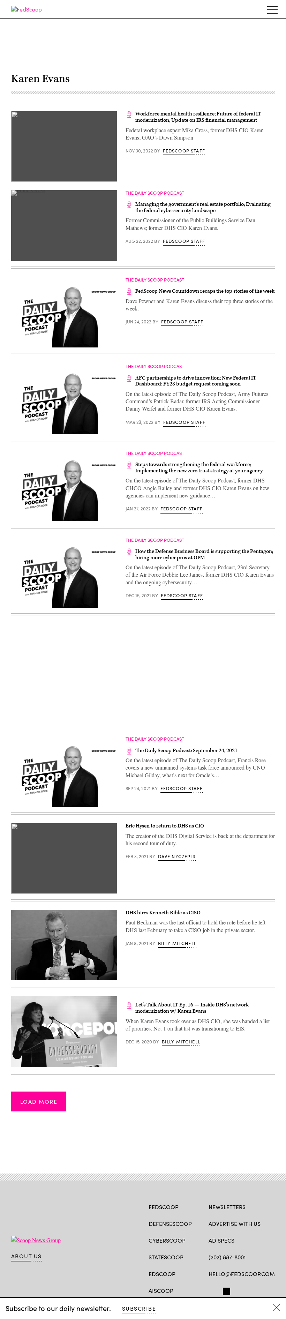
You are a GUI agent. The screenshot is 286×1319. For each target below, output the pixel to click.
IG (250, 1290)
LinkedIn (239, 1290)
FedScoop (164, 1207)
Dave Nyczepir (177, 856)
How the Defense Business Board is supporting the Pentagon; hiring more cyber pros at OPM (204, 554)
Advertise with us (235, 1223)
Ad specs (221, 1240)
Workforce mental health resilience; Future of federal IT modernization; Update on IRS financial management (198, 117)
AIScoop (161, 1290)
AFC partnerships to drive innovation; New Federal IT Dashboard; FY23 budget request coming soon (195, 381)
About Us (26, 1256)
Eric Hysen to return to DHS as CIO (165, 826)
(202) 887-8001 (227, 1257)
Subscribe (139, 1308)
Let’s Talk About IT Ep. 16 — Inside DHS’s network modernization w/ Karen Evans (192, 1008)
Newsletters (227, 1207)
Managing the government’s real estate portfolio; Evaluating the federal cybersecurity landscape (203, 207)
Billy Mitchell (177, 943)
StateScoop (166, 1257)
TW (225, 1290)
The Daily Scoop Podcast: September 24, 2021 (186, 750)
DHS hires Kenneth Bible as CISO (163, 912)
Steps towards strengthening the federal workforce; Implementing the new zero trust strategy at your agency (199, 467)
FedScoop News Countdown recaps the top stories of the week (204, 291)
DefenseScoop (170, 1223)
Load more (38, 1101)
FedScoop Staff (184, 151)
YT (263, 1290)
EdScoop (162, 1273)
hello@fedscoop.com (242, 1273)
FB (212, 1290)
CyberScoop (167, 1240)
